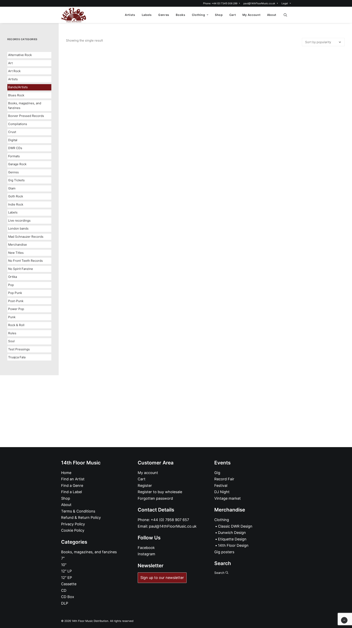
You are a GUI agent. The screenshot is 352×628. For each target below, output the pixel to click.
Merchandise (17, 244)
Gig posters (224, 552)
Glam (11, 188)
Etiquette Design (232, 539)
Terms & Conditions (78, 511)
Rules (12, 333)
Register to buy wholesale (160, 492)
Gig (217, 473)
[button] (287, 15)
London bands (18, 228)
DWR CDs (15, 148)
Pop (11, 285)
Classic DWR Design (235, 526)
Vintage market (227, 498)
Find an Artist (73, 479)
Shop (219, 14)
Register (145, 485)
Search (219, 573)
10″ (63, 565)
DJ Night (222, 492)
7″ (63, 558)
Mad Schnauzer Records (25, 237)
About (271, 14)
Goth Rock (15, 196)
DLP (64, 603)
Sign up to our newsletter (162, 577)
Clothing (198, 14)
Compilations (17, 124)
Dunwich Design (232, 532)
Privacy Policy (73, 524)
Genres (163, 14)
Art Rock (14, 71)
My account (148, 473)
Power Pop (16, 309)
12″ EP (66, 577)
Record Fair (224, 479)
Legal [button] (285, 3)
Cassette (68, 584)
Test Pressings (19, 349)
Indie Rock (15, 204)
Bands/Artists (18, 87)
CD (63, 590)
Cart (232, 14)
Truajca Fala (16, 357)
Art (10, 63)
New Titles (16, 253)
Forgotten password (155, 498)
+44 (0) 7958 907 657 (170, 520)
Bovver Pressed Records (26, 116)
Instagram (146, 554)
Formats (14, 156)
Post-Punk (15, 301)
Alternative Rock (20, 55)
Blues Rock (16, 95)
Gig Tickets (16, 180)
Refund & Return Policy (81, 517)
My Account (251, 14)
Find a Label (71, 492)
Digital (12, 140)
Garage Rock (17, 164)
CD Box (67, 597)
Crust (12, 132)
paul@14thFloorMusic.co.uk (259, 3)
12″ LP (66, 571)
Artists (130, 14)
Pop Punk (15, 293)
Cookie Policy (72, 530)
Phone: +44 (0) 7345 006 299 (220, 3)
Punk (11, 317)
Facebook (146, 548)
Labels (147, 14)
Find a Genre (72, 485)
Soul (11, 341)
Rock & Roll (16, 325)
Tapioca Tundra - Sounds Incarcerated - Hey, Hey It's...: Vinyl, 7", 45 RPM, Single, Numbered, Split (205, 345)
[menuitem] (222, 3)
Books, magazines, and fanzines (24, 105)
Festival (220, 485)
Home (66, 473)
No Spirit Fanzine (20, 269)
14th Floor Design (233, 545)
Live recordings (19, 220)
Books (180, 14)
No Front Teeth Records (25, 261)
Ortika (12, 277)
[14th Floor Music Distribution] (73, 15)
